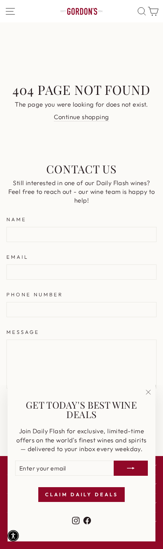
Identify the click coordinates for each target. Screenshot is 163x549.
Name (16, 219)
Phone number (34, 294)
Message (22, 332)
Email (17, 257)
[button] (13, 535)
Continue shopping (81, 117)
